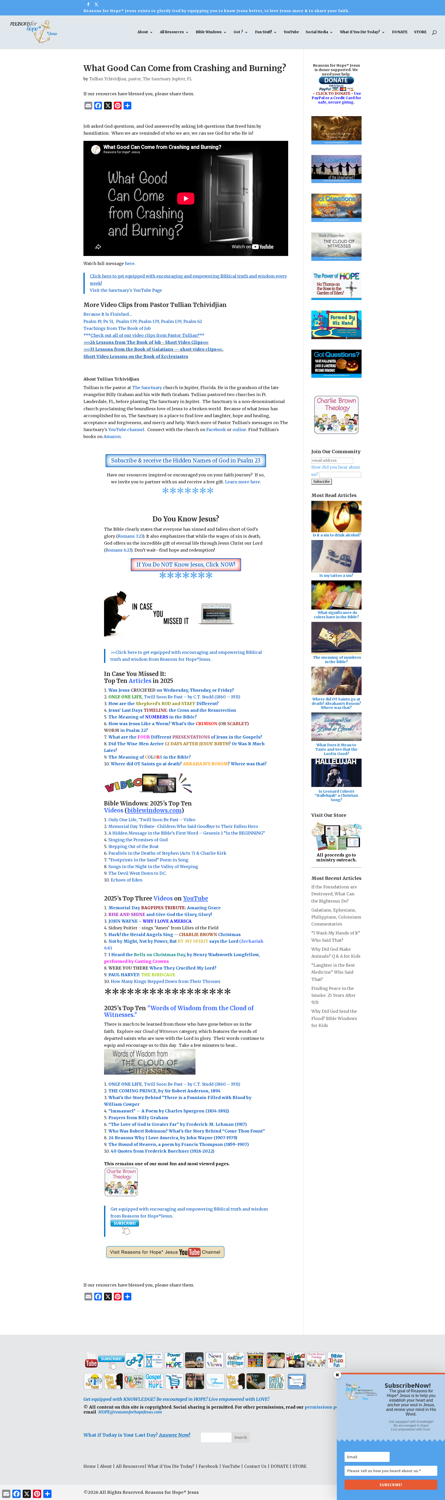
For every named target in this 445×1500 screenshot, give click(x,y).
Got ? (238, 32)
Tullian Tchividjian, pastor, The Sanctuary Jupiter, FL (140, 78)
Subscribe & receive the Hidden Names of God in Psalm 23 (185, 460)
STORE (420, 32)
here (129, 263)
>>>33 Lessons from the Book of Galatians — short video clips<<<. (153, 349)
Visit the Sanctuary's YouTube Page (126, 290)
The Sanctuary (147, 387)
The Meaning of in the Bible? (149, 757)
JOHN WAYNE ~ (150, 921)
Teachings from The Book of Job (117, 328)
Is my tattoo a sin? (336, 575)
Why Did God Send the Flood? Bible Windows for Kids (334, 1018)
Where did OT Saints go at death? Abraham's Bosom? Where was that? (336, 703)
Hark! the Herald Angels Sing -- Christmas (174, 934)
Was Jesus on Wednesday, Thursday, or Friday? (171, 690)
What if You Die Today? (171, 1466)
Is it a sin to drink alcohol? (337, 535)
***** (143, 335)
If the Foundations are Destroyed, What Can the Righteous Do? (334, 893)
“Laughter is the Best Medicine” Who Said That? (333, 972)
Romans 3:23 (130, 536)
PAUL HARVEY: (141, 974)
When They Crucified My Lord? (162, 968)
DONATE (399, 32)
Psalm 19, (93, 321)
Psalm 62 (193, 321)
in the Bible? (171, 716)
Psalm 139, (127, 321)
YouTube (291, 32)
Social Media (317, 32)
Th (111, 716)
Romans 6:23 (118, 550)
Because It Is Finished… (107, 314)
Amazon (112, 436)
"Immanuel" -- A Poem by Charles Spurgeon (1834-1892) (168, 1110)
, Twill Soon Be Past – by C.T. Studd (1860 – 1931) (174, 1084)
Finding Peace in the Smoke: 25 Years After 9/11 (333, 995)
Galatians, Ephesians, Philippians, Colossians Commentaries (336, 917)
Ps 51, (109, 321)
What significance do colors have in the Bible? (336, 614)
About (143, 32)
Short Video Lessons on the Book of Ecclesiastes (135, 356)
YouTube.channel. (127, 429)
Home (89, 1466)
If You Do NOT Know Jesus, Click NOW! (185, 564)
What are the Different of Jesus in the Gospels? (185, 737)
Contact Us (255, 1466)
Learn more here (242, 481)
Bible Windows (209, 32)
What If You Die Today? (360, 32)
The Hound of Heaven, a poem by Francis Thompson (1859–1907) (178, 1144)
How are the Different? (163, 703)
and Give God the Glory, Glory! (160, 914)
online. (240, 429)
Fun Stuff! (263, 32)
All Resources (172, 32)
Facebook (216, 429)
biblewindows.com (154, 810)
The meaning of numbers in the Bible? (337, 659)
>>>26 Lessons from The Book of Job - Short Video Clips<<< (146, 342)
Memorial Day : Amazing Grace (165, 907)
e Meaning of (130, 716)
